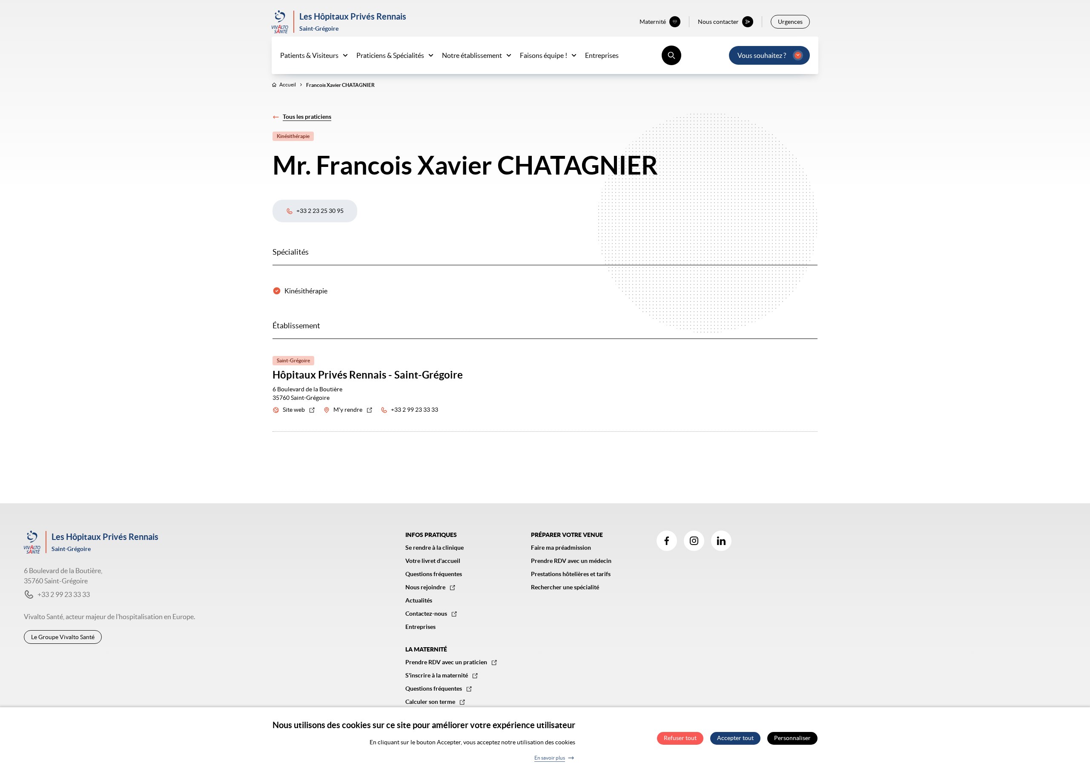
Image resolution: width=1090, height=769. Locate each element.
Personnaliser (792, 738)
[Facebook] (667, 541)
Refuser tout (680, 738)
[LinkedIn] (721, 541)
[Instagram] (694, 541)
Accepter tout (735, 738)
